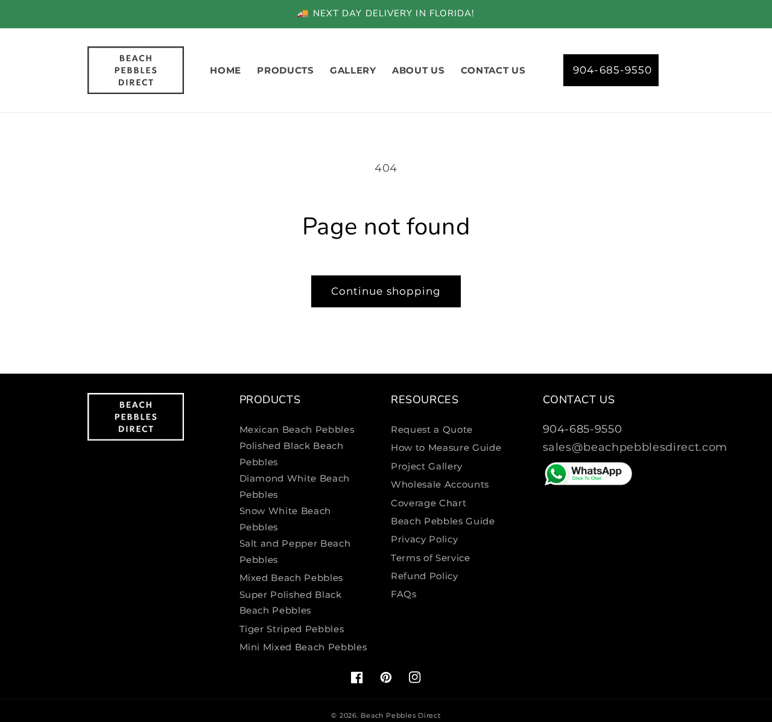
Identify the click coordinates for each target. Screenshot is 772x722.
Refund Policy (424, 576)
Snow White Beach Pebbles (285, 519)
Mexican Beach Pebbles (297, 429)
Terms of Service (430, 557)
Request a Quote (432, 429)
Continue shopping (386, 291)
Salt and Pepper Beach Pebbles (295, 551)
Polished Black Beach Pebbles (291, 454)
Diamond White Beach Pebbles (294, 486)
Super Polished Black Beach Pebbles (290, 603)
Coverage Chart (428, 503)
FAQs (404, 594)
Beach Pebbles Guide (443, 521)
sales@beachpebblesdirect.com (635, 447)
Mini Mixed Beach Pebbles (303, 647)
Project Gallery (427, 466)
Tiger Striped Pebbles (291, 629)
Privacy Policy (424, 539)
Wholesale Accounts (440, 484)
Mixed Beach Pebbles (291, 577)
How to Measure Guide (446, 447)
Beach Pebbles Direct (400, 715)
